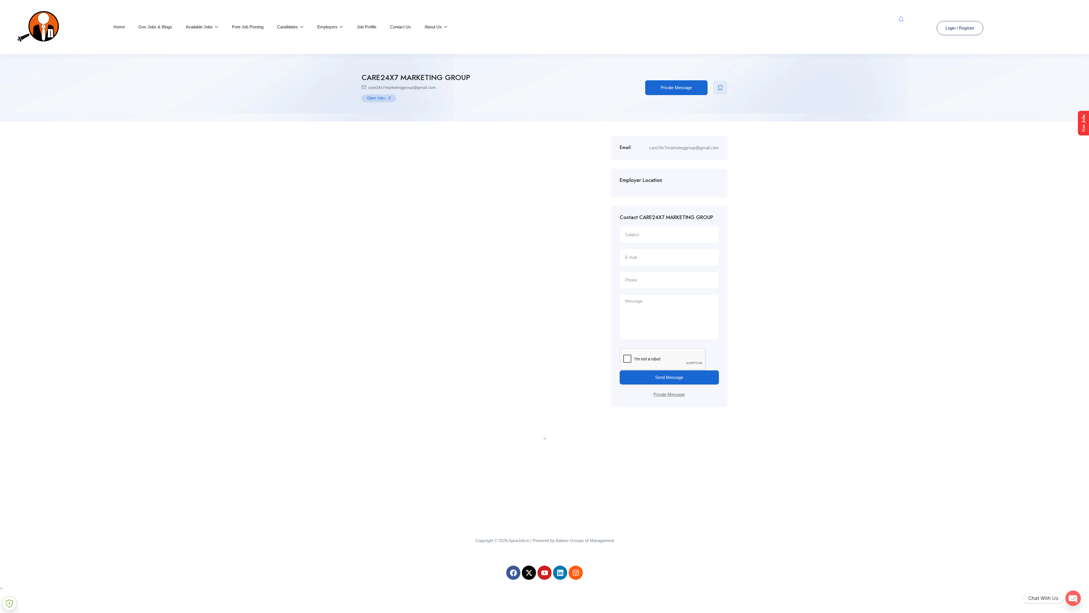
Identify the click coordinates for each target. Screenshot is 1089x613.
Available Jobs (200, 26)
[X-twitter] (529, 573)
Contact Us (400, 26)
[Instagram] (576, 573)
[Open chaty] (1073, 598)
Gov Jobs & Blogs (155, 26)
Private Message (676, 87)
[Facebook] (513, 573)
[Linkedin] (560, 573)
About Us (434, 26)
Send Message (669, 377)
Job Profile (366, 26)
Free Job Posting (247, 26)
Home (119, 26)
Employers (328, 26)
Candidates (288, 26)
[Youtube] (544, 573)
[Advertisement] (544, 482)
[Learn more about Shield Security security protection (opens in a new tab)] (9, 603)
